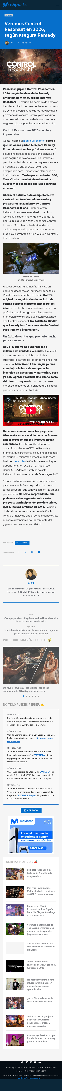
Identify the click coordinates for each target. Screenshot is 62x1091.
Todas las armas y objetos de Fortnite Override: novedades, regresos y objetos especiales (40, 1021)
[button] (5, 671)
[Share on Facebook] (19, 552)
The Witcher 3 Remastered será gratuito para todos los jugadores (41, 946)
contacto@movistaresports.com (31, 1070)
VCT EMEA (39, 755)
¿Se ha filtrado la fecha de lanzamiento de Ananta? (40, 1000)
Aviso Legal (11, 1067)
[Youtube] (35, 1062)
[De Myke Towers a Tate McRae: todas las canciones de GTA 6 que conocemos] (31, 665)
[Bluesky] (39, 1062)
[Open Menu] (57, 4)
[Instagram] (31, 1062)
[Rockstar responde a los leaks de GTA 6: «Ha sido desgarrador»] (15, 874)
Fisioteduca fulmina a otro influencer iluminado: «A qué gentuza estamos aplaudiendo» (40, 984)
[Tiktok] (22, 1062)
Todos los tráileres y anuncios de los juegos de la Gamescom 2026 (41, 964)
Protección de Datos (46, 1067)
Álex (11, 42)
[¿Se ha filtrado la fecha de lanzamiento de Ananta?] (15, 1003)
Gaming (9, 15)
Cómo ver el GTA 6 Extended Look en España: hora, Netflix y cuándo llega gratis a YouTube (41, 910)
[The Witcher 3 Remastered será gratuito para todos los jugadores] (15, 948)
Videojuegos (22, 542)
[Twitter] (27, 1062)
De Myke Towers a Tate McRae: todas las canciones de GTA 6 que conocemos (41, 891)
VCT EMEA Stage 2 (26, 795)
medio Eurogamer (34, 140)
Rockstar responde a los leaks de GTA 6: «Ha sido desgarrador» (39, 873)
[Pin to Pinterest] (32, 552)
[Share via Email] (39, 552)
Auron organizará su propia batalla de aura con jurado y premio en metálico (41, 1038)
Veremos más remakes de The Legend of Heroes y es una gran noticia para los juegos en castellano (40, 929)
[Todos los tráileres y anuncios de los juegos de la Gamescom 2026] (15, 966)
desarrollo (19, 461)
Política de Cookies (27, 1067)
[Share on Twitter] (25, 552)
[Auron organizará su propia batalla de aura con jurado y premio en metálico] (15, 1040)
